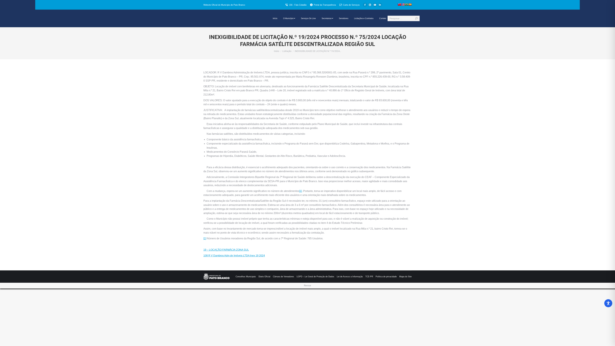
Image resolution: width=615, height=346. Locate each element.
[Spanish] (410, 4)
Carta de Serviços (351, 5)
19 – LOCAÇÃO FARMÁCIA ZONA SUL (226, 249)
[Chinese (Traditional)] (399, 4)
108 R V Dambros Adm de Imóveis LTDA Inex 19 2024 (234, 255)
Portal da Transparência (325, 5)
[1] (300, 191)
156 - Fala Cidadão (298, 5)
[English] (403, 4)
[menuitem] (275, 18)
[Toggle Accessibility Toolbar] (608, 303)
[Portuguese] (406, 4)
